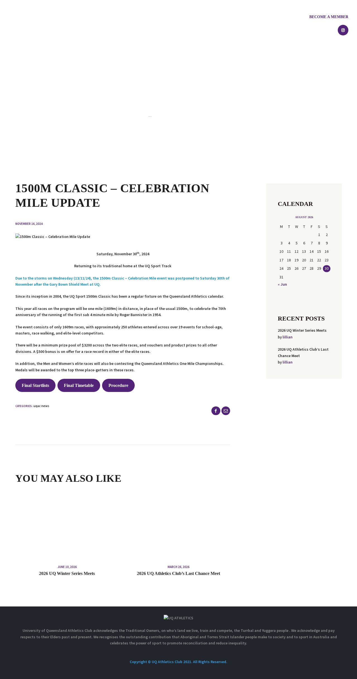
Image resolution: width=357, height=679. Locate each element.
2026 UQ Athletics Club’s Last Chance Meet (178, 573)
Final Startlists (35, 385)
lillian (288, 337)
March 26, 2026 (178, 567)
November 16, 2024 (29, 224)
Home (119, 115)
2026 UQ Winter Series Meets (67, 573)
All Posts (137, 115)
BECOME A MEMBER (328, 17)
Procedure (118, 385)
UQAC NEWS (41, 406)
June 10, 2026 (67, 567)
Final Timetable (79, 385)
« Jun (282, 284)
